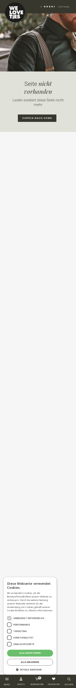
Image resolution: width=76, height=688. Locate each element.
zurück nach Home (37, 118)
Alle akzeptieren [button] (30, 652)
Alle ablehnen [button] (30, 662)
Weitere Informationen (40, 610)
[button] (30, 669)
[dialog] (30, 626)
